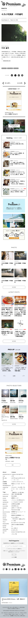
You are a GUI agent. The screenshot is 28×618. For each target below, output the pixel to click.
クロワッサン (17, 612)
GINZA (21, 612)
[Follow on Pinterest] (21, 569)
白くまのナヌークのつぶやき (18, 522)
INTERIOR (5, 502)
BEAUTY (5, 504)
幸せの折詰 (14, 496)
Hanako (25, 612)
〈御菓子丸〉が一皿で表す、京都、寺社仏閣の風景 (18, 493)
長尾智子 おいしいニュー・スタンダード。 (18, 512)
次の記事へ (20, 83)
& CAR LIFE (14, 530)
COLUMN (10, 68)
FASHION (5, 496)
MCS (22, 614)
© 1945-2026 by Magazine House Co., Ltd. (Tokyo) (13, 610)
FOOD (4, 498)
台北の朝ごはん (15, 506)
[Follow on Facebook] (24, 569)
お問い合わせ (22, 615)
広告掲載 (5, 483)
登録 (14, 554)
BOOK (4, 518)
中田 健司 (5, 47)
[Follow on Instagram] (3, 569)
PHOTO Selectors (14, 385)
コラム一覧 (14, 534)
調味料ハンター (15, 498)
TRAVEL (5, 500)
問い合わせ (5, 478)
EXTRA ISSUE (4, 526)
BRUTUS (6, 612)
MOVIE (4, 516)
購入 (13, 465)
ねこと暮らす (14, 528)
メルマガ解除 (14, 557)
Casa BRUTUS (11, 612)
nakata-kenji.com (6, 60)
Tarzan (13, 614)
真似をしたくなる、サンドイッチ (18, 484)
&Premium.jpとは (7, 475)
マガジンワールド (6, 615)
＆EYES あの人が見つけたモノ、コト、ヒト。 (18, 478)
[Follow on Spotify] (18, 569)
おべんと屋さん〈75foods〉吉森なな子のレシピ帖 (18, 519)
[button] (4, 375)
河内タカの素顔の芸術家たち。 (17, 525)
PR (3, 533)
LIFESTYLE (6, 494)
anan (2, 612)
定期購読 (5, 481)
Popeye (9, 614)
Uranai (5, 520)
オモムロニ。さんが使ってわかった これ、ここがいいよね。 (18, 489)
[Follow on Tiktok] (15, 569)
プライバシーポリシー (15, 550)
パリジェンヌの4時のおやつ (18, 500)
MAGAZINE (6, 523)
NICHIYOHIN (6, 512)
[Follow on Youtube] (12, 569)
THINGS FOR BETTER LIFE (17, 475)
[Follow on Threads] (9, 569)
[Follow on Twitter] (6, 569)
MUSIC (4, 514)
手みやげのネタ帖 (15, 509)
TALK (4, 521)
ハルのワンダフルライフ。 (17, 481)
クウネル (6, 614)
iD (3, 510)
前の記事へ (8, 83)
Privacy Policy (17, 615)
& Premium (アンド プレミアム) (14, 4)
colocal (16, 614)
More (14, 287)
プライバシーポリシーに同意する (14, 548)
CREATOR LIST (5, 488)
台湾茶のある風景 (15, 504)
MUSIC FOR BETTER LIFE (18, 532)
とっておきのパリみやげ (17, 502)
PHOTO (4, 8)
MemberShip (7, 485)
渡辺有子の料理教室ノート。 (18, 515)
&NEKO (5, 508)
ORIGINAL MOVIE (5, 530)
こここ (20, 614)
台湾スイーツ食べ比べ (16, 508)
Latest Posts (14, 292)
